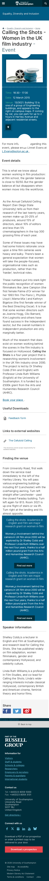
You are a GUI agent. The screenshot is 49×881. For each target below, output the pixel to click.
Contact (30, 877)
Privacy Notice (13, 870)
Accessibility (23, 867)
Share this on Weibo (27, 711)
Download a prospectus (24, 849)
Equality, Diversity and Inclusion (21, 13)
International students (16, 779)
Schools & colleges (14, 765)
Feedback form (17, 418)
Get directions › (13, 815)
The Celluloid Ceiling (20, 440)
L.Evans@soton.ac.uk (15, 151)
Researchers (11, 768)
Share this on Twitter (17, 711)
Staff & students (13, 761)
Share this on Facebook (3, 710)
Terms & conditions (15, 877)
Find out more (24, 565)
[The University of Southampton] (24, 3)
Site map (11, 867)
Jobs (38, 877)
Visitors (9, 758)
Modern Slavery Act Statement (20, 873)
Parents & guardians (15, 775)
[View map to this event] (8, 127)
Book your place (13, 400)
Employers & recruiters (16, 772)
